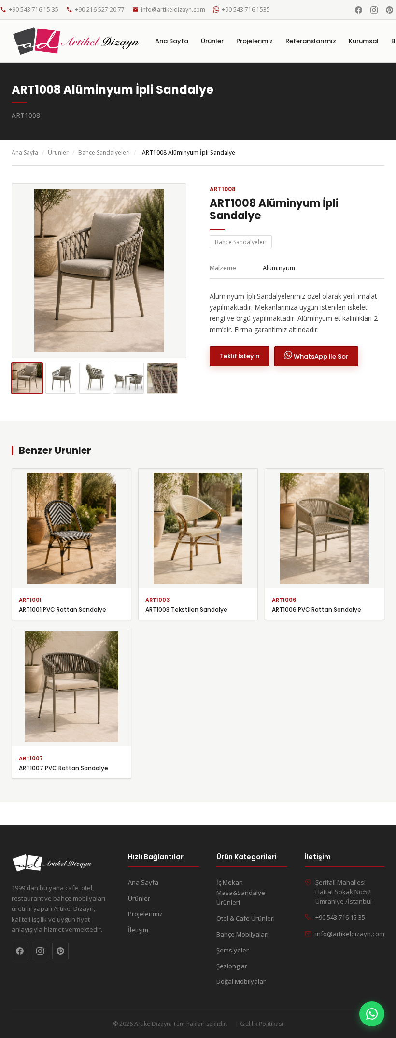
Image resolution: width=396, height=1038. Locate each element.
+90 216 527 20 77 (100, 9)
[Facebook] (358, 9)
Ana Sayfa (171, 40)
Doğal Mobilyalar (241, 981)
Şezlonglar (231, 966)
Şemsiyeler (232, 950)
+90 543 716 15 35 (33, 9)
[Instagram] (374, 9)
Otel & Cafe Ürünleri (245, 918)
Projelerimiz (254, 40)
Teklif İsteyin (239, 355)
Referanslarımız (310, 40)
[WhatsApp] (371, 1013)
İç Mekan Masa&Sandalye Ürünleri (240, 892)
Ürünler (212, 40)
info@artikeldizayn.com (173, 9)
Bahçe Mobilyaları (242, 934)
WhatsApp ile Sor (320, 356)
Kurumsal (364, 40)
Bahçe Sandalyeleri (104, 152)
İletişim (138, 929)
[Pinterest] (389, 9)
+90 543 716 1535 (246, 9)
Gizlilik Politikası (261, 1024)
